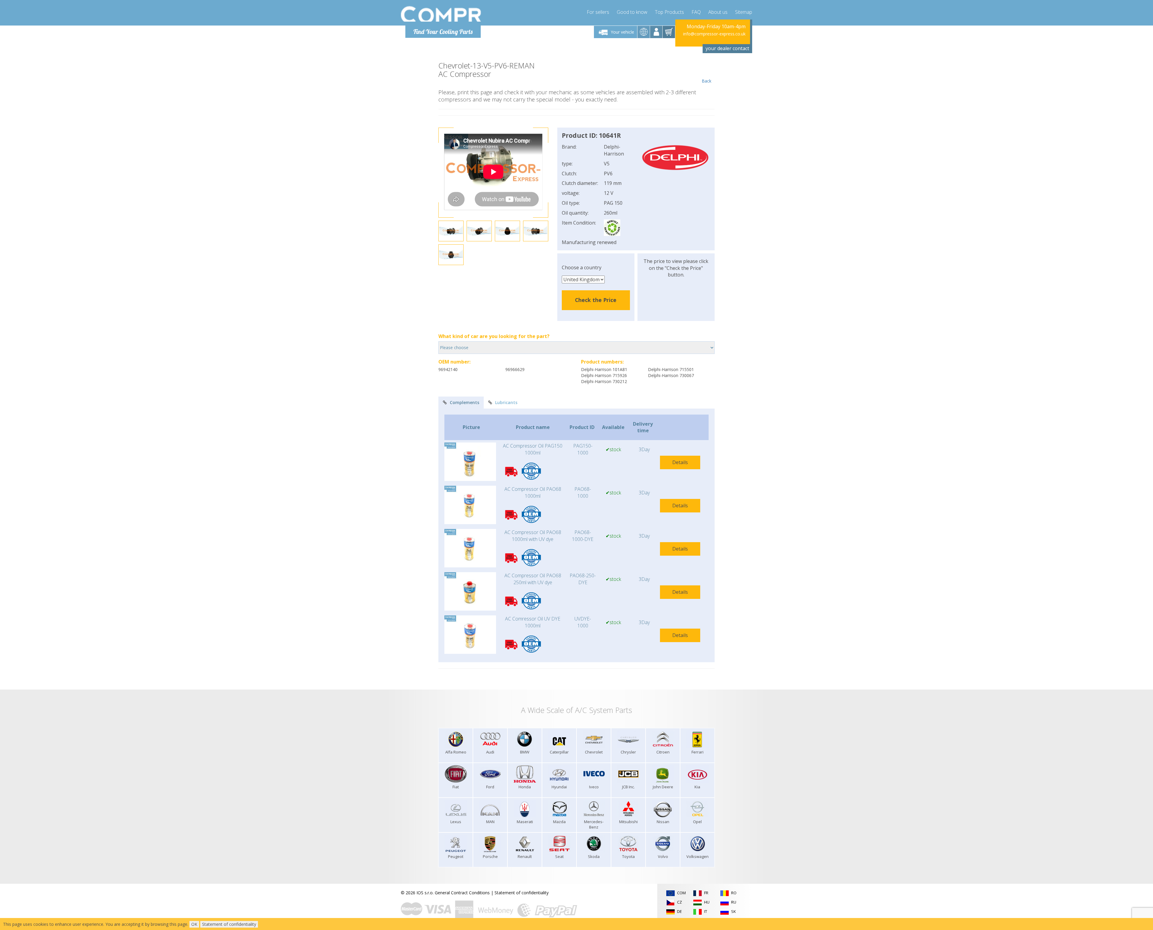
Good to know (632, 12)
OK (194, 924)
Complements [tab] (464, 402)
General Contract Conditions (462, 892)
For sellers (598, 12)
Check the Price (595, 299)
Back (706, 81)
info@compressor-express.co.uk (714, 34)
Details (680, 462)
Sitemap (743, 12)
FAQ (696, 12)
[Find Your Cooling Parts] (441, 14)
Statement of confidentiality (522, 892)
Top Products (669, 12)
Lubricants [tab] (506, 402)
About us (718, 12)
